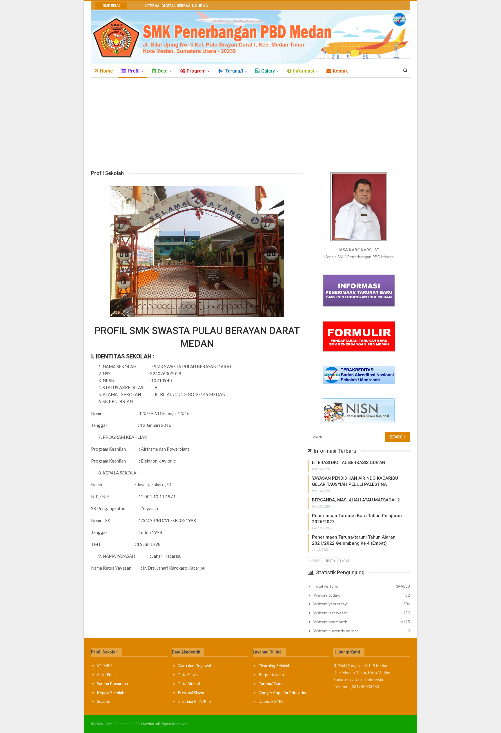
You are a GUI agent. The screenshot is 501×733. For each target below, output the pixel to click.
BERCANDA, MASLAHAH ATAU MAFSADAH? (356, 500)
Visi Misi (104, 665)
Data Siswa (188, 674)
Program (196, 71)
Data (163, 71)
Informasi (303, 71)
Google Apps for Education (283, 692)
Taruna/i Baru (271, 683)
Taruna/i (234, 71)
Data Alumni (189, 683)
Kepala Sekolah (110, 692)
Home (106, 71)
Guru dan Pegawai (194, 665)
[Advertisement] (250, 121)
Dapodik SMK (271, 701)
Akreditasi (106, 674)
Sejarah (103, 701)
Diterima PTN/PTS (195, 701)
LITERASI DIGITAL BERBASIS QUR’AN (176, 5)
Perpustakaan (271, 674)
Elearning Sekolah (275, 665)
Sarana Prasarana (112, 683)
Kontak (340, 71)
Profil (133, 71)
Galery (268, 71)
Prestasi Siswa (191, 692)
